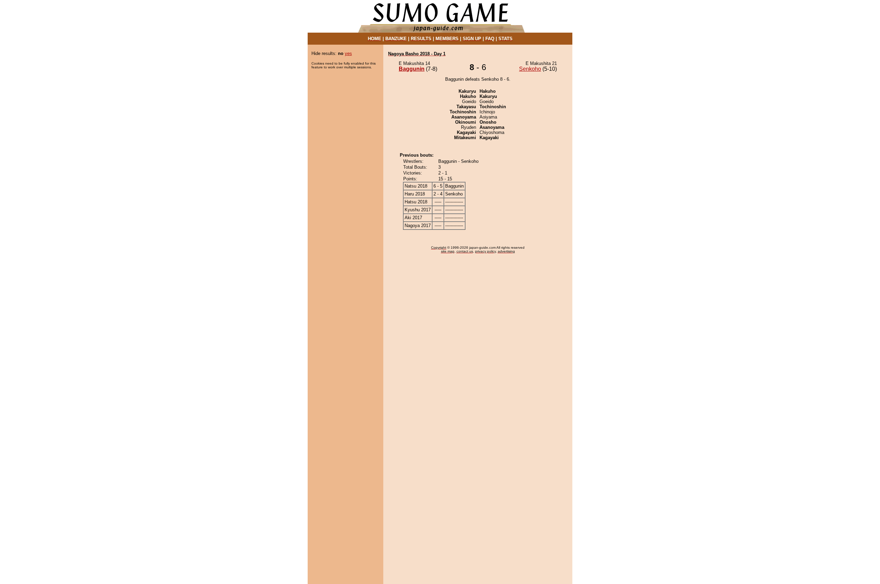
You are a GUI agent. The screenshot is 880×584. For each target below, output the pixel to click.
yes (348, 53)
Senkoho (530, 69)
